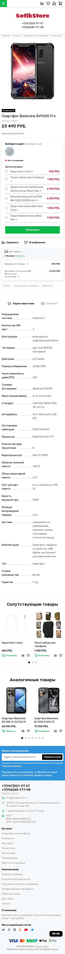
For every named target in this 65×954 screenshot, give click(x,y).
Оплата (6, 903)
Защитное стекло (12, 642)
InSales (54, 949)
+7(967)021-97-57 (32, 23)
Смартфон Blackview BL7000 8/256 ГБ (46, 720)
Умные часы (8, 848)
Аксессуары (9, 853)
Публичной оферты (11, 766)
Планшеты (8, 838)
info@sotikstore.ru (16, 798)
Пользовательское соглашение (20, 884)
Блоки (5, 918)
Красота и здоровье (13, 862)
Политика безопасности (16, 879)
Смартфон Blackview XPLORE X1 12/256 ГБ (14, 720)
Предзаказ (32, 229)
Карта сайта (42, 946)
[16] (9, 151)
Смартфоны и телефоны (26, 285)
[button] (29, 662)
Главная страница (12, 874)
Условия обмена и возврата (18, 889)
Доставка (7, 898)
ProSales (29, 949)
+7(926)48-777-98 (33, 27)
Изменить (20, 256)
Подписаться (52, 757)
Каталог (7, 285)
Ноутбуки (7, 843)
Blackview (47, 285)
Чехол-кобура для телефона (44, 644)
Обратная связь (11, 893)
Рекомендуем (10, 858)
